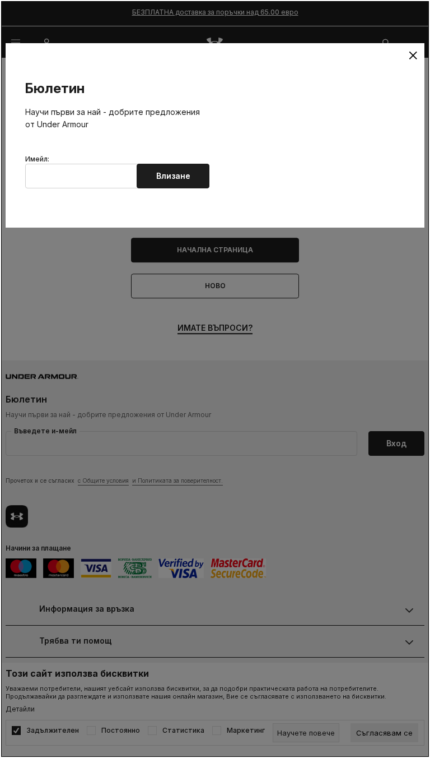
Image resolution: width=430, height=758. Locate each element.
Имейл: (37, 159)
